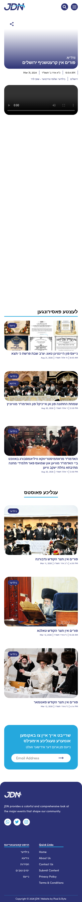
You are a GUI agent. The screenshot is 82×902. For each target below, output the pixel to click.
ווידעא (13, 383)
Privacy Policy (48, 876)
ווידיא (71, 57)
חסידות (24, 864)
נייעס (12, 325)
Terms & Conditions (51, 883)
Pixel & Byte (59, 898)
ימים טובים (22, 870)
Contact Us (46, 864)
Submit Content (49, 870)
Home (43, 852)
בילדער (13, 376)
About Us (45, 858)
